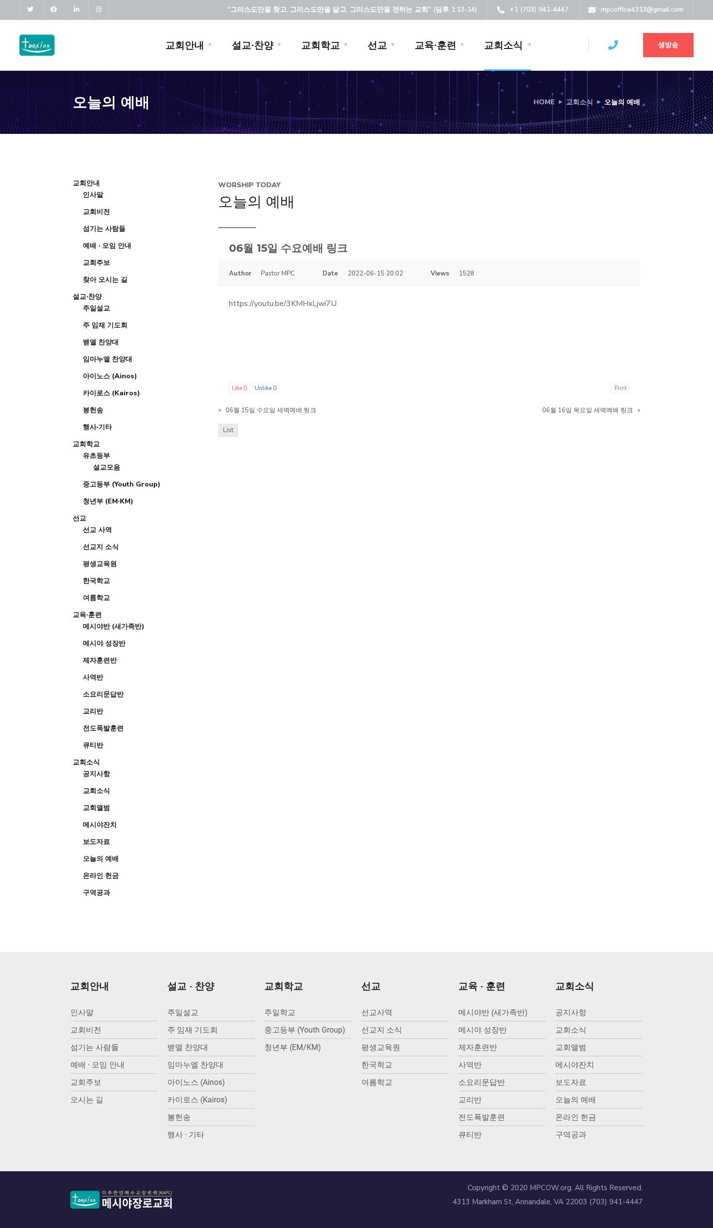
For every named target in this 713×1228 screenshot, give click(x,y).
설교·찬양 (253, 45)
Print (621, 388)
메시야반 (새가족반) (114, 626)
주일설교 (96, 308)
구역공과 (96, 892)
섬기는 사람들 (104, 228)
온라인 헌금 (101, 875)
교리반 (93, 711)
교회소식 (503, 45)
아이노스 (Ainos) (110, 376)
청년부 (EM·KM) (108, 501)
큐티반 (93, 745)
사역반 (93, 677)
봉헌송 (93, 410)
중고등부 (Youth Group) (122, 484)
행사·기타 (97, 427)
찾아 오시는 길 (105, 279)
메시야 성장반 (104, 643)
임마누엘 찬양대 (107, 359)
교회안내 (184, 45)
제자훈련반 (100, 660)
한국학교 (96, 580)
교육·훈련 (435, 45)
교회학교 (320, 45)
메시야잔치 (100, 824)
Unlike (265, 388)
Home (544, 102)
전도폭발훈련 (103, 728)
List (228, 430)
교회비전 (96, 211)
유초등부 (96, 455)
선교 (377, 45)
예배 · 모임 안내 (107, 245)
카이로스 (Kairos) (111, 393)
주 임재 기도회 (105, 325)
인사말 (93, 194)
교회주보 (96, 262)
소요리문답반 (103, 694)
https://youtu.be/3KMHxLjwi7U (283, 303)
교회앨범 (96, 807)
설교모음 (106, 467)
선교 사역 (97, 529)
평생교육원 (100, 563)
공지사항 (96, 773)
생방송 (668, 44)
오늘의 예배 (101, 858)
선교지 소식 (101, 546)
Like (239, 388)
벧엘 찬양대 (101, 342)
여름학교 (96, 597)
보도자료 (96, 841)
